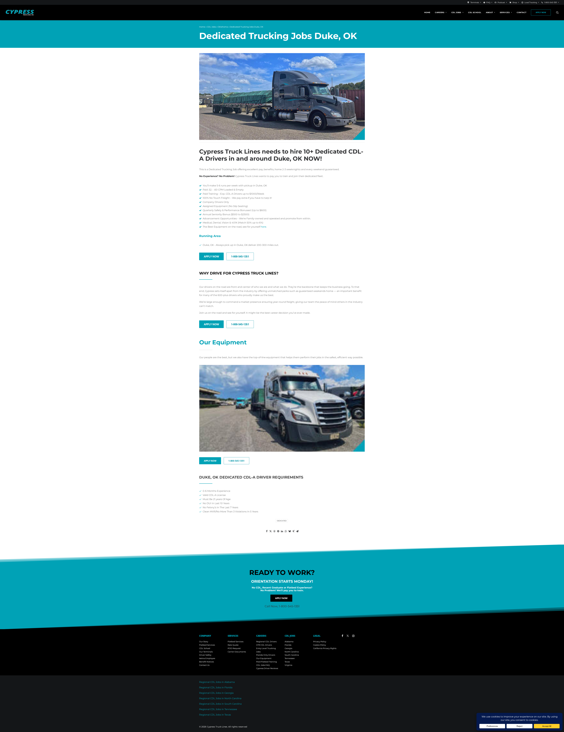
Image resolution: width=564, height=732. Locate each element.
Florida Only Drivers (265, 655)
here (263, 226)
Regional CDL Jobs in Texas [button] (215, 714)
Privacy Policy (319, 641)
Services (505, 12)
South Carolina (292, 655)
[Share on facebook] (266, 531)
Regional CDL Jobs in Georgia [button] (216, 693)
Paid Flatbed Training (266, 662)
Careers (439, 12)
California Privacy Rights (324, 648)
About (489, 12)
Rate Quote (233, 645)
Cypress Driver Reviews (267, 668)
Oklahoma (223, 27)
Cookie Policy (319, 645)
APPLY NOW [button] (211, 256)
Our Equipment (263, 658)
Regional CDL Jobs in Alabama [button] (217, 682)
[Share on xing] (293, 531)
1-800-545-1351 (550, 2)
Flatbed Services (207, 645)
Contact (521, 12)
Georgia (288, 648)
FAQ (488, 2)
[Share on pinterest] (278, 531)
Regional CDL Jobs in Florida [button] (215, 687)
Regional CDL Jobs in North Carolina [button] (220, 698)
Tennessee (290, 658)
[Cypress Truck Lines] (20, 12)
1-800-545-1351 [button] (240, 256)
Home (427, 12)
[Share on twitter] (270, 531)
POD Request (234, 648)
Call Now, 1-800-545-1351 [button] (282, 606)
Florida (288, 645)
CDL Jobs (456, 12)
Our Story (203, 641)
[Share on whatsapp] (286, 531)
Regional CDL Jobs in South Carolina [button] (220, 703)
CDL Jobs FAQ (263, 665)
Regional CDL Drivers (266, 641)
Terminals (474, 2)
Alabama (289, 641)
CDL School (474, 12)
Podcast (501, 2)
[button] (557, 12)
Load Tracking (530, 2)
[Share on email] (297, 531)
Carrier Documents (237, 652)
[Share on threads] (274, 531)
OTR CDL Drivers (264, 645)
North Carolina (292, 652)
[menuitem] (474, 2)
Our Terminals (206, 652)
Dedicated (282, 521)
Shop (514, 2)
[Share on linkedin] (282, 531)
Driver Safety (205, 655)
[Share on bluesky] (289, 531)
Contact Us (204, 665)
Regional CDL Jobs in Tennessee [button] (218, 709)
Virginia (288, 665)
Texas (287, 662)
